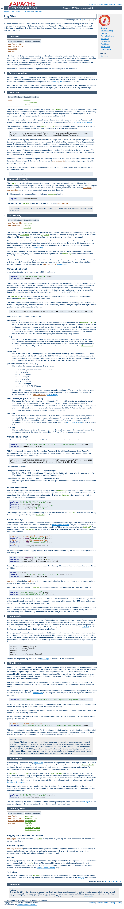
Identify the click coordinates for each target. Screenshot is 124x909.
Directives (99, 4)
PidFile (28, 823)
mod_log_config (15, 44)
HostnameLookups (87, 322)
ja (87, 20)
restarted (85, 627)
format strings (62, 264)
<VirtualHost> (87, 765)
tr (95, 20)
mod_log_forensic (16, 47)
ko (91, 20)
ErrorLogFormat (30, 102)
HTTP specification (74, 422)
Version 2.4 (38, 11)
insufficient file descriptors (17, 782)
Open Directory (37, 247)
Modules (92, 4)
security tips (57, 81)
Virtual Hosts (105, 47)
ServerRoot (23, 299)
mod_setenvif (14, 225)
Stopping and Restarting (46, 868)
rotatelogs (38, 693)
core (10, 100)
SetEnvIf (27, 228)
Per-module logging (107, 36)
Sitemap (119, 4)
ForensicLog (30, 821)
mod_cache (11, 581)
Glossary (112, 4)
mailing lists (88, 896)
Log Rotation (105, 41)
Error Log (104, 33)
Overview (104, 28)
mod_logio (12, 49)
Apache (6, 11)
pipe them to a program (83, 122)
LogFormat (28, 225)
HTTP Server (15, 11)
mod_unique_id (58, 161)
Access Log (105, 39)
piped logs (45, 659)
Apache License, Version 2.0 (27, 905)
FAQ (106, 4)
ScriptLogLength (32, 830)
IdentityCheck (87, 346)
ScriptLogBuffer (32, 828)
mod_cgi (11, 51)
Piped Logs (105, 44)
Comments (104, 56)
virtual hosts (38, 763)
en (80, 20)
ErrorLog (27, 100)
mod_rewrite (12, 190)
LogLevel (27, 104)
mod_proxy (87, 188)
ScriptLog (29, 825)
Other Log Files (106, 49)
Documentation (27, 11)
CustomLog (28, 223)
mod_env (31, 581)
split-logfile (86, 802)
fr (84, 20)
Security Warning (107, 31)
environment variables (60, 525)
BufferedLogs (31, 818)
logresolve (31, 329)
